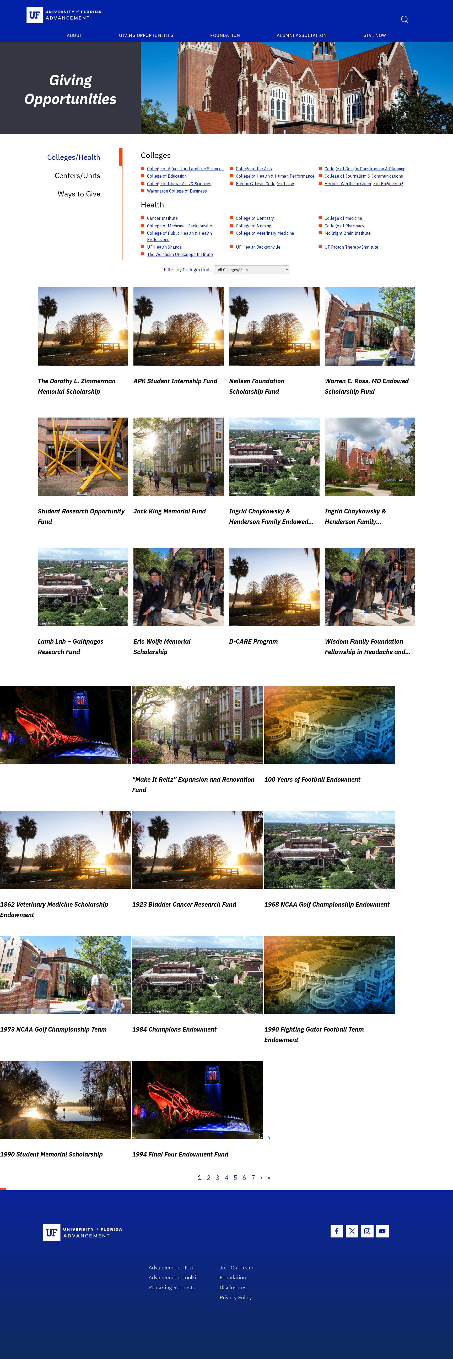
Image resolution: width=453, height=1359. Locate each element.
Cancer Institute (162, 218)
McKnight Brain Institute (348, 233)
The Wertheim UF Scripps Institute (180, 254)
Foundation (225, 35)
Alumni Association (302, 35)
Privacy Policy (236, 1297)
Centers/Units (77, 175)
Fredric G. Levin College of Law (265, 183)
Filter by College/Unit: (187, 270)
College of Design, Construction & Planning (365, 168)
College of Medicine (343, 218)
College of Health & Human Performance (275, 176)
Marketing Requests (172, 1287)
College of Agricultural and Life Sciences (185, 168)
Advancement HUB (171, 1267)
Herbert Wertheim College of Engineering (364, 183)
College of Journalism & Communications (364, 176)
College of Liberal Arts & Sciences (179, 183)
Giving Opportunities (146, 35)
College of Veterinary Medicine (265, 233)
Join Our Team (237, 1267)
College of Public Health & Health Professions (179, 236)
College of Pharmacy (344, 225)
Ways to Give (79, 194)
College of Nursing (253, 225)
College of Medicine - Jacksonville (179, 225)
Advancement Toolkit (173, 1277)
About (74, 35)
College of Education (167, 176)
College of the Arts (254, 168)
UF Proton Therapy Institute (351, 247)
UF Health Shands (164, 247)
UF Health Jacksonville (258, 247)
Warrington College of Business (177, 191)
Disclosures (233, 1287)
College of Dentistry (255, 218)
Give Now (374, 35)
